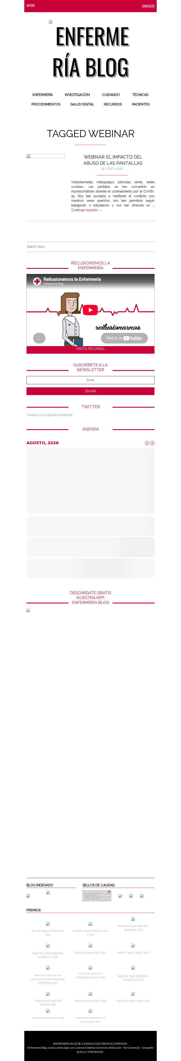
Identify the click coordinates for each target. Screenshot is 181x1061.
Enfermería (43, 95)
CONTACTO (148, 6)
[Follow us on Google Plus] (77, 5)
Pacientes (140, 104)
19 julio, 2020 (112, 168)
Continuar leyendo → (86, 210)
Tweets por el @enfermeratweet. (49, 415)
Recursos (113, 104)
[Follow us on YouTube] (85, 5)
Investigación (77, 95)
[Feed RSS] (42, 5)
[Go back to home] (90, 47)
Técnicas (140, 95)
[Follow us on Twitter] (60, 5)
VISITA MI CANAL (90, 349)
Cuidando (111, 95)
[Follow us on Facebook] (51, 5)
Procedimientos (46, 104)
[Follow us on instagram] (68, 5)
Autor (30, 5)
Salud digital (82, 104)
